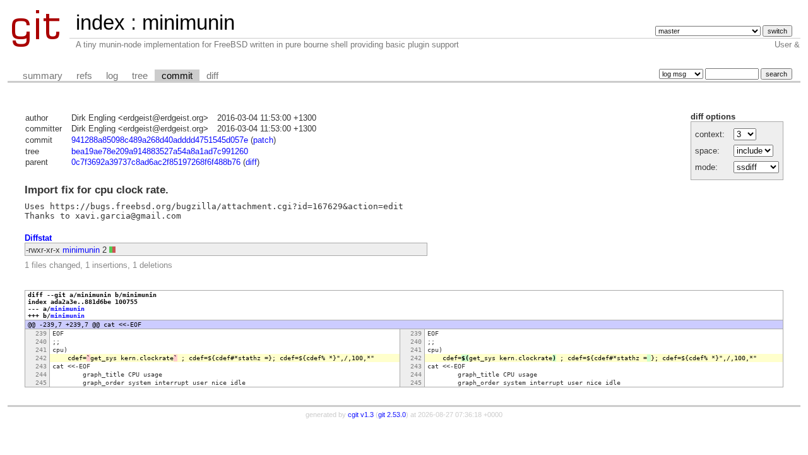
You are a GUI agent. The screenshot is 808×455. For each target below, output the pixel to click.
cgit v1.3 (361, 414)
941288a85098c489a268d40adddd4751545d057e (159, 140)
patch (263, 140)
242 (41, 358)
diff (212, 76)
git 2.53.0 (392, 414)
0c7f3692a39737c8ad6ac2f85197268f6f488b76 (156, 162)
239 (41, 333)
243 (41, 366)
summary (42, 76)
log (112, 76)
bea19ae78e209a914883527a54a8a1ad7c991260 (159, 151)
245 (41, 382)
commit (177, 76)
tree (140, 76)
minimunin (188, 22)
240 (41, 341)
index (100, 22)
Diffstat (38, 238)
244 (41, 374)
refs (84, 76)
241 (41, 349)
